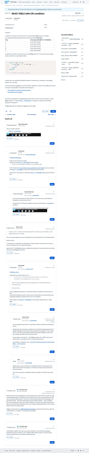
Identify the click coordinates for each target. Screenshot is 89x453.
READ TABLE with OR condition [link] (53, 5)
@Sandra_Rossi (15, 272)
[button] (78, 20)
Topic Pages (64, 2)
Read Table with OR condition (15, 92)
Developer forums (41, 9)
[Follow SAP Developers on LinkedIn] (83, 450)
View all (63, 79)
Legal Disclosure (25, 450)
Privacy (6, 450)
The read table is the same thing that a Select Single (31, 168)
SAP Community (8, 5)
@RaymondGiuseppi (16, 157)
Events (50, 2)
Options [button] (82, 13)
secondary (49, 203)
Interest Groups (19, 5)
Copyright (18, 450)
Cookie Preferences (46, 450)
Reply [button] (53, 111)
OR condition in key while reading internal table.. (19, 90)
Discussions (43, 5)
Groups (33, 2)
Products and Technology (24, 2)
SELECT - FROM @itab (24, 100)
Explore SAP (75, 2)
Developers (39, 2)
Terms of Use (12, 450)
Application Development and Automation (32, 5)
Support (39, 450)
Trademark (33, 450)
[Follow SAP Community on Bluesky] (78, 450)
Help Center (57, 2)
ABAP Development (9, 27)
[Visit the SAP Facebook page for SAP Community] (75, 450)
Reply (52, 143)
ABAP (46, 27)
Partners (46, 2)
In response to (27, 154)
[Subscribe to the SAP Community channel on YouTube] (80, 450)
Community (13, 2)
